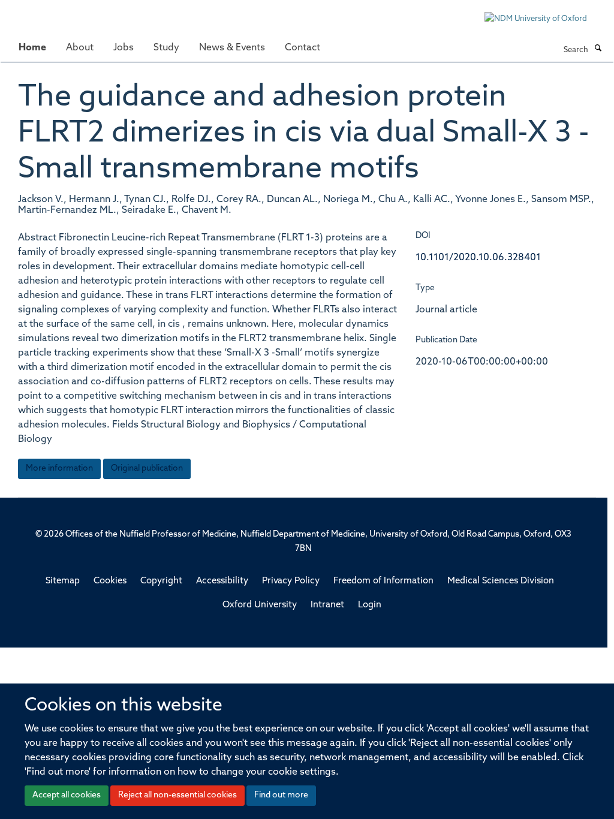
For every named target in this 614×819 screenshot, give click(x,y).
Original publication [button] (147, 468)
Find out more (281, 795)
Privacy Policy (291, 581)
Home (32, 48)
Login (369, 605)
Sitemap (63, 581)
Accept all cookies (66, 795)
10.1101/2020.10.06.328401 (478, 258)
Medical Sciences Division (500, 581)
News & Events (232, 48)
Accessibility (222, 581)
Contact (302, 48)
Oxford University (259, 605)
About (80, 48)
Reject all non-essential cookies (177, 795)
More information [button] (59, 468)
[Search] (597, 49)
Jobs (123, 48)
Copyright (161, 581)
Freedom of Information (383, 581)
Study (166, 48)
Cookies (110, 581)
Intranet (327, 605)
